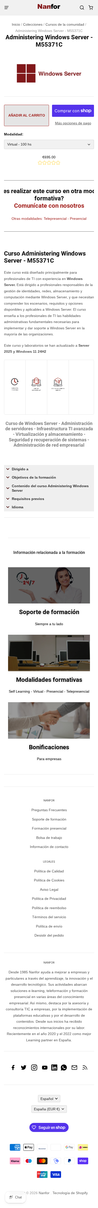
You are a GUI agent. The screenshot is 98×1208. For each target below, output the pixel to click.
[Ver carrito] (90, 7)
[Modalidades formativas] (36, 396)
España (47, 1109)
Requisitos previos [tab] (28, 499)
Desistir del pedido (49, 935)
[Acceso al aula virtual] (58, 396)
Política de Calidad (49, 871)
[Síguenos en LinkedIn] (54, 1069)
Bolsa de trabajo (49, 838)
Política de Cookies (49, 880)
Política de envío (49, 926)
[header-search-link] (81, 7)
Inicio (16, 24)
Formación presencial (49, 828)
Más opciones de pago (73, 123)
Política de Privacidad (49, 899)
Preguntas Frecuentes (49, 810)
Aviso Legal (49, 889)
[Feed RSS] (85, 1069)
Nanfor (44, 1193)
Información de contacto (49, 847)
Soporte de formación (49, 819)
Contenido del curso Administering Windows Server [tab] (50, 488)
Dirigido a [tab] (20, 469)
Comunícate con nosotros (49, 205)
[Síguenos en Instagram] (34, 1069)
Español (46, 1099)
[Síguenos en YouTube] (45, 1069)
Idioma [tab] (17, 507)
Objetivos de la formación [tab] (34, 477)
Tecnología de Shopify (70, 1193)
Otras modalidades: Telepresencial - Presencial (49, 219)
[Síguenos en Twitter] (23, 1069)
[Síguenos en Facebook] (13, 1069)
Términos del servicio (49, 917)
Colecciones (32, 24)
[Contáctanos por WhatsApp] (64, 1069)
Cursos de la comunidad (64, 24)
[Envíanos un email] (74, 1069)
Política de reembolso (49, 908)
